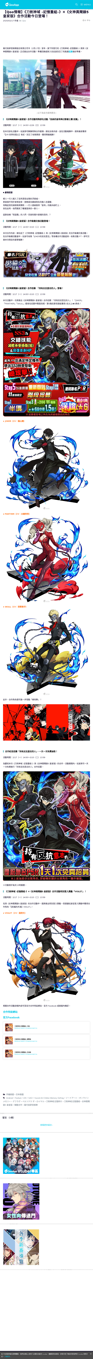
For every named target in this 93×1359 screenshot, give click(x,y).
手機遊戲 (10, 1094)
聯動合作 (18, 1105)
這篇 (71, 51)
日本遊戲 (20, 1094)
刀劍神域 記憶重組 (72, 1101)
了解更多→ (7, 1356)
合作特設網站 (10, 1011)
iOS (25, 1098)
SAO (30, 1098)
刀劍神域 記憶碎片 (54, 1101)
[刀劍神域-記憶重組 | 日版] (46, 1027)
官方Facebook (11, 1017)
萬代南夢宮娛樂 (31, 1105)
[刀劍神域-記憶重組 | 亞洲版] (46, 1053)
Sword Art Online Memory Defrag (49, 1098)
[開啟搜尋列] (76, 4)
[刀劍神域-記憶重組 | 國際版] (46, 1040)
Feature (18, 1098)
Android (9, 1098)
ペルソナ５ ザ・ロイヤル (33, 1101)
